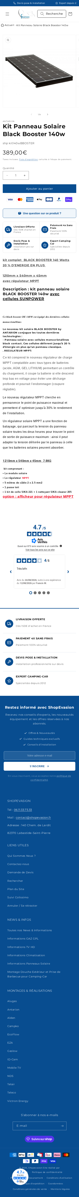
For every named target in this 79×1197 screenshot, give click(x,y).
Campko (13, 1026)
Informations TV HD (21, 947)
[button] (7, 14)
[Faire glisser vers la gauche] (31, 114)
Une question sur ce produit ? (42, 213)
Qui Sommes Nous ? (21, 855)
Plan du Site (15, 889)
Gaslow (12, 1051)
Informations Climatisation (26, 955)
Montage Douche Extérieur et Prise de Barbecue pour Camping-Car (33, 974)
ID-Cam (12, 1059)
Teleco (11, 1092)
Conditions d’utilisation (59, 1178)
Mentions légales (60, 1189)
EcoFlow (13, 1034)
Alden (11, 1018)
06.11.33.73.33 (23, 809)
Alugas (12, 1001)
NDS (10, 1076)
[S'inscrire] (62, 1126)
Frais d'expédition (28, 159)
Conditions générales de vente (30, 1189)
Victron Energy (17, 1101)
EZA (10, 1042)
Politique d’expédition (32, 1183)
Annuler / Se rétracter (22, 905)
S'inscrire (37, 766)
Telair (11, 1084)
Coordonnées (55, 1183)
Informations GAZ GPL (23, 938)
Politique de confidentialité (47, 1172)
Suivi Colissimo (18, 897)
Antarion (13, 1009)
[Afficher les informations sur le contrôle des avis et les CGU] (60, 545)
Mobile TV (14, 1067)
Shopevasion (35, 1167)
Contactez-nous (18, 864)
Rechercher (15, 880)
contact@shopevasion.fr (33, 817)
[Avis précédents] (10, 571)
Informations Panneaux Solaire (28, 963)
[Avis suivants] (68, 571)
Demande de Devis (20, 872)
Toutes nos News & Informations (29, 930)
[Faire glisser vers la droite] (48, 114)
